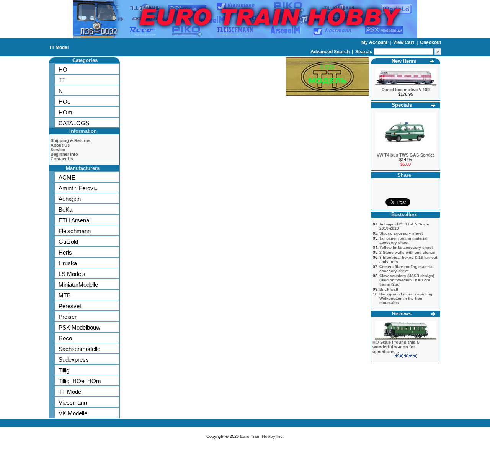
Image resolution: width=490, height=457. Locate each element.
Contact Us (62, 159)
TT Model (59, 47)
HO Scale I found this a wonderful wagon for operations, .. (395, 347)
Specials (402, 105)
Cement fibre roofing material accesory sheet (406, 268)
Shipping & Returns (70, 140)
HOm (65, 112)
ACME (67, 177)
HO (63, 69)
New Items (404, 61)
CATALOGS (74, 123)
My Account (375, 42)
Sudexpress (74, 359)
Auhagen (70, 199)
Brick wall (388, 289)
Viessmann (73, 402)
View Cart (404, 42)
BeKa (65, 209)
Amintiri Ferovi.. (78, 188)
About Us (60, 145)
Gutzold (68, 241)
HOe (64, 101)
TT (62, 80)
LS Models (72, 274)
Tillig (64, 370)
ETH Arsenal (74, 220)
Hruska (68, 263)
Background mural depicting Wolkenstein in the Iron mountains (405, 298)
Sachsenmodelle (79, 349)
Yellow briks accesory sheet (406, 247)
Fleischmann (75, 231)
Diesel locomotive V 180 (406, 89)
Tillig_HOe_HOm (80, 381)
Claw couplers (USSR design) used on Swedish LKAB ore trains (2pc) (406, 280)
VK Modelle (73, 413)
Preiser (68, 316)
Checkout (430, 42)
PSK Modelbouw (79, 327)
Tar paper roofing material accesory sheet (403, 240)
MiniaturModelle (78, 284)
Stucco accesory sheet (401, 233)
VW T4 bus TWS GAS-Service (406, 155)
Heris (65, 252)
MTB (65, 295)
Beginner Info (64, 154)
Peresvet (70, 306)
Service (58, 149)
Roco (65, 338)
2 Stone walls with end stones (407, 252)
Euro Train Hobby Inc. (262, 436)
